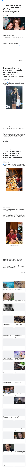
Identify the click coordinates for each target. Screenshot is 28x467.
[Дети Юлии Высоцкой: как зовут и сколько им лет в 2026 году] (19, 449)
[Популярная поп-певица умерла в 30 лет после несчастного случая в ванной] (19, 309)
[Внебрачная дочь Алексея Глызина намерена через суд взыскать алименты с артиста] (8, 379)
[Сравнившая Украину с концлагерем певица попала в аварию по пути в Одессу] (19, 332)
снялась (9, 140)
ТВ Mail (11, 149)
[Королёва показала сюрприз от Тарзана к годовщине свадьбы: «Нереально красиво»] (19, 425)
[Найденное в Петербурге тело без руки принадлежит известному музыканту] (8, 309)
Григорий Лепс (5, 164)
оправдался (8, 269)
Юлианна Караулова (6, 82)
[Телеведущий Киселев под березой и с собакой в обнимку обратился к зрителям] (8, 332)
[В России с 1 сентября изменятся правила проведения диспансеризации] (19, 344)
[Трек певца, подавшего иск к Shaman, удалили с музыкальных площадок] (19, 460)
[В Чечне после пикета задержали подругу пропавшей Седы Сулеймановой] (8, 298)
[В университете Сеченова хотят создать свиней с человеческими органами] (8, 414)
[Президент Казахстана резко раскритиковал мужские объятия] (8, 356)
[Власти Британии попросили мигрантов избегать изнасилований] (19, 379)
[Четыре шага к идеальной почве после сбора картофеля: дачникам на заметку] (19, 321)
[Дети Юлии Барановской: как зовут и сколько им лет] (19, 414)
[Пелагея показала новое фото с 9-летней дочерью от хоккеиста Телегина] (8, 425)
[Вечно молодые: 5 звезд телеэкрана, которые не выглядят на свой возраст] (19, 391)
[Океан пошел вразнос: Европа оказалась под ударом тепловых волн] (8, 286)
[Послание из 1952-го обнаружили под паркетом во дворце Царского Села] (19, 286)
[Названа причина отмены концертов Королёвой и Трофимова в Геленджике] (8, 321)
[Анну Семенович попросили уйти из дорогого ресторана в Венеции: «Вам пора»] (19, 298)
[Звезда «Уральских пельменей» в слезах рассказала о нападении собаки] (19, 437)
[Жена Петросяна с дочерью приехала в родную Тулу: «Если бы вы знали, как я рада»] (8, 402)
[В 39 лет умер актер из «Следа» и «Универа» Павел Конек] (8, 449)
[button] (14, 23)
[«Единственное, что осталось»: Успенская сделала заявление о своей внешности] (8, 344)
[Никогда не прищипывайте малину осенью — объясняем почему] (8, 460)
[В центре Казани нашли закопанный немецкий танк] (8, 367)
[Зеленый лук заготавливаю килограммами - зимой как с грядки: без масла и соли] (19, 367)
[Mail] (2, 1)
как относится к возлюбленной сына (18, 45)
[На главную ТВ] (3, 1)
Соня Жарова (7, 79)
